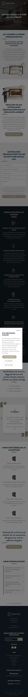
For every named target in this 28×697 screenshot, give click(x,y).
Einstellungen (9, 365)
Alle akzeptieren (9, 356)
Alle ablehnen (8, 360)
